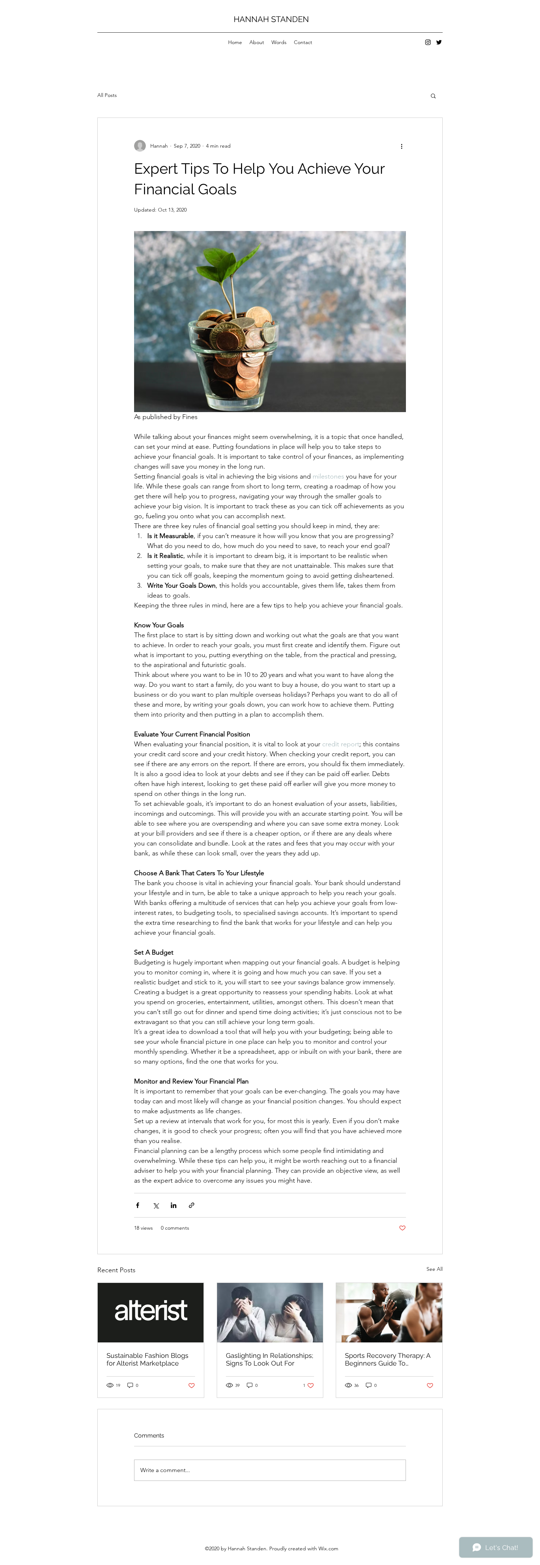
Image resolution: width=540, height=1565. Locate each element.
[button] (433, 95)
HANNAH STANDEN (271, 19)
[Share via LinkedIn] (173, 1205)
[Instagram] (428, 42)
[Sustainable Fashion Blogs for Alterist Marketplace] (151, 1312)
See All (434, 1269)
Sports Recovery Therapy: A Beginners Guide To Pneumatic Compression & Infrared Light (387, 1359)
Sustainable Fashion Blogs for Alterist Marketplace (147, 1359)
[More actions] (401, 145)
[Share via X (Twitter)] (155, 1205)
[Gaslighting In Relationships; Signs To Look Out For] (270, 1312)
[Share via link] (191, 1205)
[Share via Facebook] (137, 1205)
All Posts (107, 95)
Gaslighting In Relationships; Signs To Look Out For (269, 1359)
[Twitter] (439, 42)
